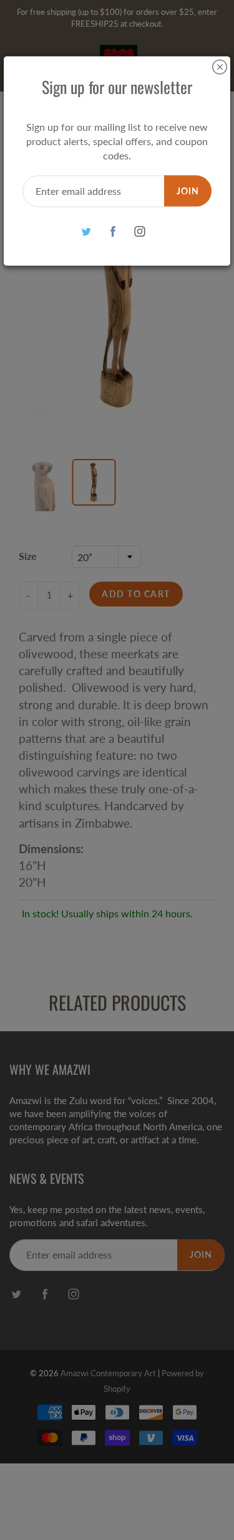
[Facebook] (113, 231)
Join (188, 190)
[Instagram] (139, 231)
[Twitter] (86, 231)
